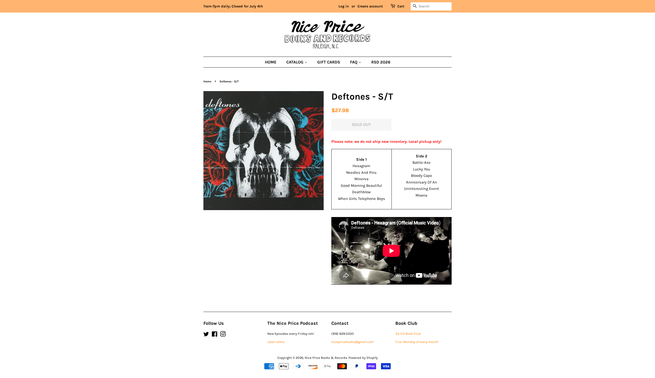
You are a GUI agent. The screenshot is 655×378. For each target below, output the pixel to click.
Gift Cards (328, 62)
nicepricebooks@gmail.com (352, 342)
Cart (401, 6)
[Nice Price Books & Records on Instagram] (223, 335)
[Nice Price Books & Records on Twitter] (206, 335)
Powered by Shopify (363, 358)
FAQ (354, 62)
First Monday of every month (417, 342)
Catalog (295, 62)
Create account (370, 6)
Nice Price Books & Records (326, 358)
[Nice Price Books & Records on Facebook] (214, 335)
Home (270, 62)
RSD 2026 (380, 62)
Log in (344, 6)
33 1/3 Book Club (408, 334)
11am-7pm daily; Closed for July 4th (233, 6)
